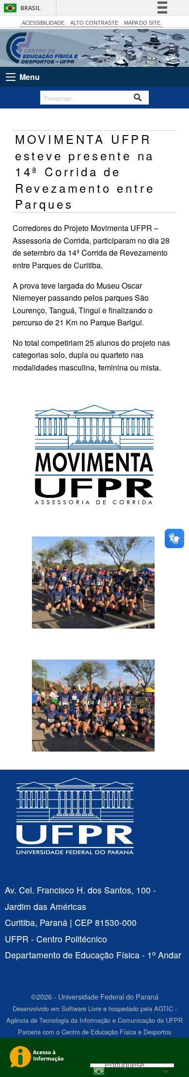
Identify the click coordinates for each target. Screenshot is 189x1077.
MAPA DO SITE (142, 23)
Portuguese (124, 1065)
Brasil (30, 8)
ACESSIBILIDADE (43, 23)
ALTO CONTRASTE (94, 23)
